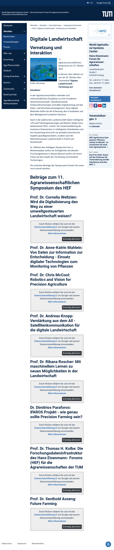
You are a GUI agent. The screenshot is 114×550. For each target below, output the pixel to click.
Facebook (95, 106)
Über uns (7, 53)
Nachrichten (9, 36)
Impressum (21, 543)
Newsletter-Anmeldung (95, 99)
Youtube (100, 106)
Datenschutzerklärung (44, 227)
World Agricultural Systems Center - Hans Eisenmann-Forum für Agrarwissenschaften (35, 12)
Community (8, 89)
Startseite (8, 25)
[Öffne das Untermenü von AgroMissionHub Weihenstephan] (24, 100)
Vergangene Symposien (72, 25)
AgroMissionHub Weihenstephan (11, 102)
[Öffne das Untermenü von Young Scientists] (24, 76)
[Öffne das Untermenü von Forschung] (24, 59)
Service (6, 82)
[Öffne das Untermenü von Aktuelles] (24, 31)
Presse (6, 47)
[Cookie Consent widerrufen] (108, 544)
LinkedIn (104, 106)
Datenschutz (7, 543)
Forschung (8, 59)
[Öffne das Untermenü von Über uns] (24, 53)
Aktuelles (7, 31)
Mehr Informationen (57, 233)
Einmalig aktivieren (72, 239)
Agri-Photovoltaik (11, 65)
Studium (7, 70)
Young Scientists (11, 76)
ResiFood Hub (10, 94)
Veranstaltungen (11, 42)
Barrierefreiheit (38, 543)
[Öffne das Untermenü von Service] (24, 82)
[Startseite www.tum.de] (107, 14)
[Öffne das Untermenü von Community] (24, 89)
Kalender (96, 126)
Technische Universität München (14, 14)
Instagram (91, 106)
